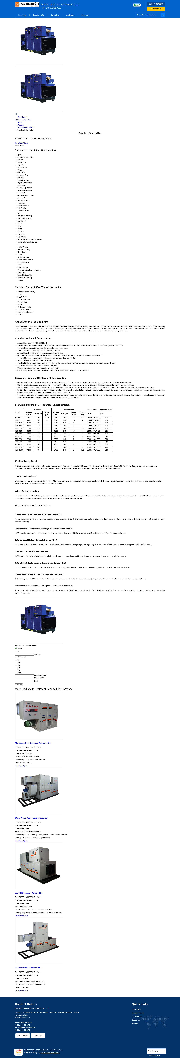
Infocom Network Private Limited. (50, 1053)
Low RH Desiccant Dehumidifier (29, 893)
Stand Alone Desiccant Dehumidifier (31, 818)
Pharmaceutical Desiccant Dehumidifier (33, 743)
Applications (70, 15)
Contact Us (85, 15)
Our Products (55, 15)
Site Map (135, 1024)
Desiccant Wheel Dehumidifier (28, 968)
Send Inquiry (157, 9)
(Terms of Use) (58, 1050)
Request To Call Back (22, 120)
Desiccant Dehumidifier (26, 127)
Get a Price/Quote (21, 143)
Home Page (22, 15)
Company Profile (38, 15)
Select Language (154, 1055)
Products (21, 125)
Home (20, 122)
